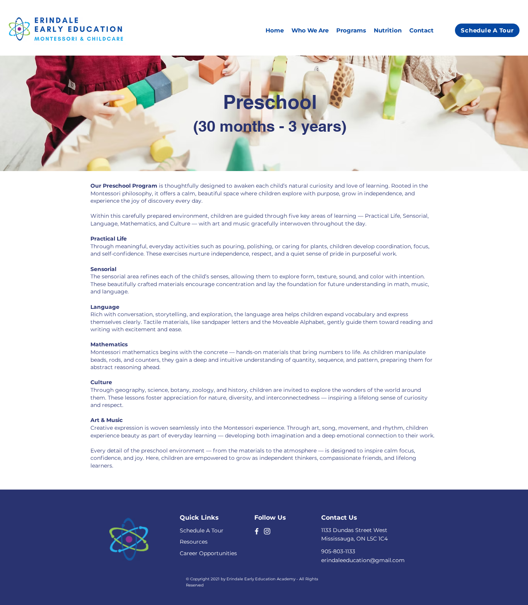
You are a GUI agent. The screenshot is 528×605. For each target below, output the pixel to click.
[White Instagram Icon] (267, 531)
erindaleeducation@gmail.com (363, 560)
